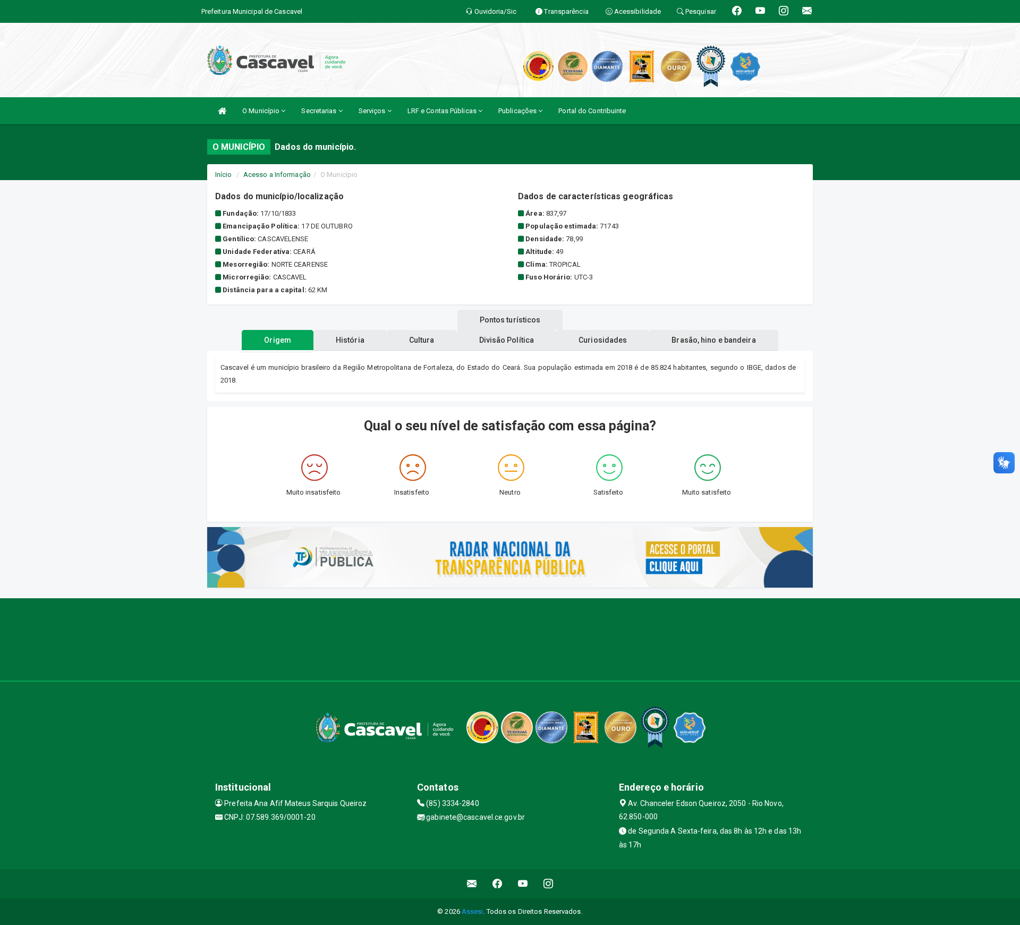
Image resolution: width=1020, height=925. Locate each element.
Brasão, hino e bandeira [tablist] (713, 340)
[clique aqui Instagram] (548, 884)
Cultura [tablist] (422, 340)
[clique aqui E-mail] (472, 884)
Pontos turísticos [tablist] (510, 320)
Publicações (518, 111)
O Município (261, 111)
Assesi (472, 911)
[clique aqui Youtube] (523, 884)
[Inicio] (222, 110)
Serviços (373, 111)
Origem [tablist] (277, 340)
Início (223, 175)
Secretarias (319, 111)
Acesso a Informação (277, 175)
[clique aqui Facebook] (497, 884)
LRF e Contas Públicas (442, 111)
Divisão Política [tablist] (506, 340)
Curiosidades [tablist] (603, 340)
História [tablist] (350, 340)
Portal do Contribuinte (592, 111)
